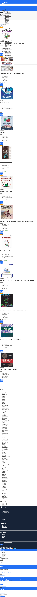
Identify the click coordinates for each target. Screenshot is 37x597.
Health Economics (4, 432)
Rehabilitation (4, 488)
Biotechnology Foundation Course (8, 369)
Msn (2, 450)
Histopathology (4, 437)
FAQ (2, 529)
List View (4, 24)
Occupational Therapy (5, 457)
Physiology (3, 480)
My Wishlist (3, 537)
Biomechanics (4, 401)
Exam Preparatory (4, 424)
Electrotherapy (4, 419)
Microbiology (3, 448)
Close (4, 550)
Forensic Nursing (4, 427)
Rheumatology (4, 489)
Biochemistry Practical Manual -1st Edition (10, 339)
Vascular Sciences (4, 495)
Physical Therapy (4, 479)
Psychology (3, 484)
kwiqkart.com (4, 547)
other (2, 468)
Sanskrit (3, 490)
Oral (2, 461)
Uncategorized (4, 494)
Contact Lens (4, 410)
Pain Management (4, 470)
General (3, 429)
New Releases (4, 520)
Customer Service (4, 527)
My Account (3, 534)
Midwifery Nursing (4, 449)
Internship (3, 443)
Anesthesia (3, 395)
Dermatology (3, 413)
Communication (4, 407)
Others (3, 469)
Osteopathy (3, 467)
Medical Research (4, 447)
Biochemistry (2, 41)
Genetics (3, 431)
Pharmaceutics (4, 476)
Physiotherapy (4, 481)
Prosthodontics (4, 482)
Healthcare (3, 434)
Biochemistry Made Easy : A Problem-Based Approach (13, 310)
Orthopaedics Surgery (5, 466)
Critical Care (3, 411)
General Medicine (4, 430)
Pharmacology (4, 477)
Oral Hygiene (4, 462)
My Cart (3, 535)
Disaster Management (5, 416)
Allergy (3, 393)
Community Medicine (5, 408)
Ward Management (4, 497)
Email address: (2, 542)
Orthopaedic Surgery (5, 464)
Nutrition (3, 455)
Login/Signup (2, 550)
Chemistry (3, 404)
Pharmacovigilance (4, 478)
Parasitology (3, 472)
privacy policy (11, 580)
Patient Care (3, 473)
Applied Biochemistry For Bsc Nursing (9, 102)
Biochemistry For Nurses (6, 162)
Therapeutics (4, 492)
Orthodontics (4, 463)
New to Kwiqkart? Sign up (3, 575)
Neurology (3, 453)
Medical (3, 446)
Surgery (3, 491)
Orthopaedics (4, 465)
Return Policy (4, 528)
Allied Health (3, 394)
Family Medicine (4, 425)
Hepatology (3, 435)
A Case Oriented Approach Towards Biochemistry (12, 43)
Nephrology (3, 452)
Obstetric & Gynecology (5, 456)
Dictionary (3, 415)
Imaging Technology (5, 440)
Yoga (2, 498)
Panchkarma (3, 471)
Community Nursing (4, 409)
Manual (3, 445)
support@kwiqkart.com (5, 511)
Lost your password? (8, 572)
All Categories (4, 519)
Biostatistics (3, 403)
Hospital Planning (4, 439)
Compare (1, 54)
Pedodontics (3, 475)
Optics (3, 460)
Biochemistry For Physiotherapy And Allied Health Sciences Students (17, 221)
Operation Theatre (4, 459)
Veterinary (3, 496)
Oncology (3, 458)
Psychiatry (3, 483)
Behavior (3, 399)
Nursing (3, 454)
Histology (3, 436)
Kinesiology (3, 444)
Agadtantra (3, 392)
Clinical (3, 406)
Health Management (5, 433)
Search (1, 5)
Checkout (3, 536)
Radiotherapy (4, 486)
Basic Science (4, 398)
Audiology (3, 397)
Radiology (3, 485)
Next (2, 387)
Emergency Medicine (5, 420)
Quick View (1, 55)
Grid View (1, 24)
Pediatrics (3, 474)
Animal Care (3, 396)
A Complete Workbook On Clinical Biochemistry (12, 73)
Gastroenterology (4, 428)
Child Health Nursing (5, 405)
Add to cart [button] (1, 53)
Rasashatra (3, 487)
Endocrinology (4, 421)
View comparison (2, 596)
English (3, 422)
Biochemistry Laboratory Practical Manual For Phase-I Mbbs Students (17, 280)
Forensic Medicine (4, 426)
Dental (3, 412)
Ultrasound (3, 493)
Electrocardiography (4, 418)
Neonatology (3, 451)
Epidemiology (4, 423)
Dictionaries (3, 414)
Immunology (3, 441)
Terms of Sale (4, 526)
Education (3, 417)
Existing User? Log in (3, 586)
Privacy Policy (4, 525)
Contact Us (3, 518)
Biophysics (3, 402)
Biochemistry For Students (6, 250)
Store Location (4, 517)
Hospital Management (5, 438)
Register (1, 584)
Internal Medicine (4, 442)
